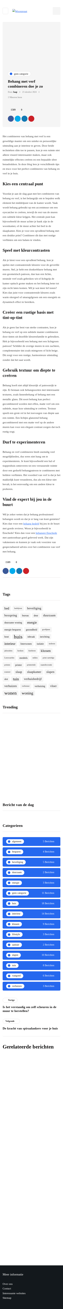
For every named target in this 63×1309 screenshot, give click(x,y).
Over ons (8, 1284)
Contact (7, 1288)
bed (6, 608)
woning (27, 693)
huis (18, 636)
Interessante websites (14, 1293)
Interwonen (26, 643)
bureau (25, 615)
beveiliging (34, 608)
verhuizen (10, 686)
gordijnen (46, 629)
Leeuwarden (9, 658)
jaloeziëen (8, 651)
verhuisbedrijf (33, 679)
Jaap (15, 92)
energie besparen (12, 629)
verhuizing (40, 686)
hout (6, 636)
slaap (19, 672)
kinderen (32, 651)
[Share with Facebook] (11, 119)
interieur (9, 643)
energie (32, 622)
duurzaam (49, 615)
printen (7, 665)
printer (18, 665)
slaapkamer (34, 672)
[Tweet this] (18, 119)
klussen (46, 651)
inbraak (31, 636)
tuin (16, 679)
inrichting (45, 636)
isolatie (40, 643)
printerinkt (31, 665)
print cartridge (48, 658)
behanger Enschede (46, 533)
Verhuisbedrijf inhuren (16, 758)
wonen (10, 693)
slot (6, 679)
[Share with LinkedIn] (24, 119)
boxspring (10, 615)
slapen (50, 672)
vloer (53, 686)
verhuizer (26, 686)
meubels (23, 657)
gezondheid (31, 629)
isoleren (52, 644)
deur (36, 615)
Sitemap (7, 1297)
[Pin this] (31, 119)
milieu (35, 658)
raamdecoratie (46, 665)
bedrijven (18, 608)
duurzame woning (13, 622)
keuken (20, 651)
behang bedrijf (31, 523)
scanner (7, 672)
